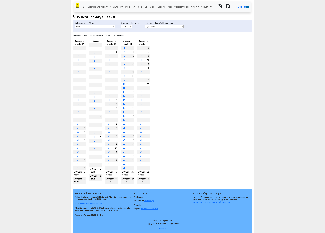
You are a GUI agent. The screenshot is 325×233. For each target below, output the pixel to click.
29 (78, 160)
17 (78, 112)
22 (78, 132)
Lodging (161, 7)
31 (78, 168)
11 (78, 88)
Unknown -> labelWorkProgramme (159, 23)
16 (78, 108)
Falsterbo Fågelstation (149, 209)
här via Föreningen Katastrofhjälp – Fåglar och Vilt (211, 202)
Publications (150, 7)
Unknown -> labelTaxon (84, 23)
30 (78, 164)
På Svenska (240, 7)
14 (78, 100)
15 (78, 104)
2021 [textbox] (124, 27)
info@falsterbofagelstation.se (91, 203)
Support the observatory (185, 7)
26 (78, 148)
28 (78, 156)
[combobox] (95, 26)
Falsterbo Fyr (149, 201)
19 (78, 120)
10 (78, 84)
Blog (139, 7)
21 (78, 128)
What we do (115, 7)
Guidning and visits (97, 7)
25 (78, 144)
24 (78, 140)
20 (78, 124)
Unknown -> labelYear (130, 23)
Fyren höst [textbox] (150, 27)
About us (205, 7)
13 (78, 96)
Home (83, 7)
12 (78, 92)
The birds (129, 7)
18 (78, 116)
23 (78, 136)
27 (78, 152)
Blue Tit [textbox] (79, 27)
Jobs (169, 7)
